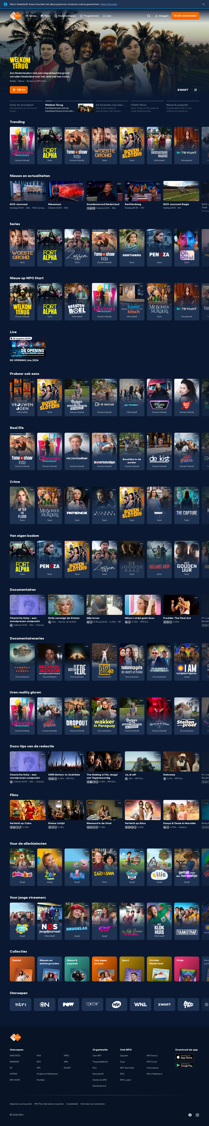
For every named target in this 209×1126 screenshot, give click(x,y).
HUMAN (13, 1074)
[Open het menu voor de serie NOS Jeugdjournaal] (59, 905)
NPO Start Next (127, 1068)
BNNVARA (14, 1062)
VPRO (66, 1056)
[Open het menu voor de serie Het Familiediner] (87, 436)
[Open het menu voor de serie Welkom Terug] (32, 286)
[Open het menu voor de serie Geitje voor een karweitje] (196, 851)
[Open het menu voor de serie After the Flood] (32, 490)
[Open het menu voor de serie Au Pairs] (196, 436)
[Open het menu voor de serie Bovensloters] (141, 130)
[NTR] (20, 1004)
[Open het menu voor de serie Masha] (32, 851)
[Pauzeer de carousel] (195, 90)
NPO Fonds (152, 1062)
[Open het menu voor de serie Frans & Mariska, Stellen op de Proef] (196, 700)
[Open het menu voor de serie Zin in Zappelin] (59, 851)
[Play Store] (184, 1065)
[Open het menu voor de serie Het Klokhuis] (169, 905)
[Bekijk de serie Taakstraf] (186, 921)
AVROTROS (15, 1056)
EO (11, 1068)
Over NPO (97, 1056)
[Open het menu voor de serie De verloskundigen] (114, 436)
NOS (39, 1062)
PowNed (41, 1080)
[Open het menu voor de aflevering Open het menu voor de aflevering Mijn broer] (119, 598)
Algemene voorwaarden (21, 1104)
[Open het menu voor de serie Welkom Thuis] (114, 905)
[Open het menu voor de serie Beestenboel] (87, 286)
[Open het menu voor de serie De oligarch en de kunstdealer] (169, 646)
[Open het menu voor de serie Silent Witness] (114, 490)
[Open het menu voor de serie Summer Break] (32, 905)
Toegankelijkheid (100, 1062)
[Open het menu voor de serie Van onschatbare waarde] (169, 130)
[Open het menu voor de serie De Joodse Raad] (141, 544)
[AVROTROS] (188, 1004)
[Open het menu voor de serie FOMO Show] (87, 130)
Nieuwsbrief (98, 1074)
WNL (66, 1062)
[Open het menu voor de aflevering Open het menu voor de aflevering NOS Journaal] (43, 184)
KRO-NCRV (15, 1080)
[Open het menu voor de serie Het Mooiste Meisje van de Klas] (196, 382)
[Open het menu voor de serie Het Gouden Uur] (196, 544)
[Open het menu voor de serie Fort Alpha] (59, 130)
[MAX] (116, 1004)
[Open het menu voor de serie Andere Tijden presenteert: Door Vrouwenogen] (32, 382)
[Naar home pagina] (16, 16)
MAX (39, 1056)
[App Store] (184, 1057)
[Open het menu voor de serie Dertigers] (141, 232)
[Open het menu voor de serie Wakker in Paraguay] (114, 700)
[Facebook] (190, 1115)
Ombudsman (153, 1068)
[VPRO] (92, 1004)
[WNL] (140, 1004)
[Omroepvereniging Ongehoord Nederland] (44, 1004)
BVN (122, 1074)
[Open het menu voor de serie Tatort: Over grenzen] (169, 490)
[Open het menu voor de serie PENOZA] (169, 232)
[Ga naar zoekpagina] (149, 16)
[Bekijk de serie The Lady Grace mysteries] (131, 921)
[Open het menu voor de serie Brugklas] (87, 905)
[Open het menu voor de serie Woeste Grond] (114, 130)
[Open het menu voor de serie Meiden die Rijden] (169, 382)
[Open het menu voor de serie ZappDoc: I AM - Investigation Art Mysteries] (196, 646)
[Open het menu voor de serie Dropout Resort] (87, 700)
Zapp (122, 1062)
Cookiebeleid (72, 1104)
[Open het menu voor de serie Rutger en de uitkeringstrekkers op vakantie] (87, 382)
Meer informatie (109, 4)
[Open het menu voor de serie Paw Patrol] (141, 851)
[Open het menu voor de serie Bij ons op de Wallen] (169, 700)
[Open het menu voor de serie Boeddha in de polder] (141, 436)
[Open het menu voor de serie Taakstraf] (196, 905)
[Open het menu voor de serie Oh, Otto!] (196, 232)
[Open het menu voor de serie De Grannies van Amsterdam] (32, 130)
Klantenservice (99, 1086)
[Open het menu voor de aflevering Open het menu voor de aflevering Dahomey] (196, 754)
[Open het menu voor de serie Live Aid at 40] (114, 646)
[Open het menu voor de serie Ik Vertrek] (114, 382)
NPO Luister (125, 1080)
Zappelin (124, 1056)
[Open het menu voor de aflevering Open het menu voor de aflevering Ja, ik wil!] (158, 754)
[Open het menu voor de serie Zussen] (87, 232)
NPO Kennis (152, 1056)
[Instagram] (197, 1115)
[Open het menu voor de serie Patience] (87, 490)
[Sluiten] (203, 4)
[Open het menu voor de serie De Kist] (169, 436)
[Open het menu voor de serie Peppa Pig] (87, 851)
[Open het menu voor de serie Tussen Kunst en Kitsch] (141, 286)
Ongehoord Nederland (47, 1074)
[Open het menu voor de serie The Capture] (196, 490)
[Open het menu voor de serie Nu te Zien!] (141, 382)
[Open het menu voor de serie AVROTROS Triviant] (196, 130)
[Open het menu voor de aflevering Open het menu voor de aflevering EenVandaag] (158, 184)
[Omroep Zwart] (164, 1004)
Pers (95, 1068)
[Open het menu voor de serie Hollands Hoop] (169, 544)
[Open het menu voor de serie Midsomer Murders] (169, 286)
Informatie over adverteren (92, 1104)
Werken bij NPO (100, 1080)
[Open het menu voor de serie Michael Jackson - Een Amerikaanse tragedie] (59, 646)
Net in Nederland (154, 1074)
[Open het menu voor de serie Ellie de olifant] (169, 851)
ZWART (67, 1068)
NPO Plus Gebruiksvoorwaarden (49, 1104)
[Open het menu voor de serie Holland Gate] (141, 646)
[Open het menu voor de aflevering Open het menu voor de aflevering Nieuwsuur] (81, 184)
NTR (39, 1068)
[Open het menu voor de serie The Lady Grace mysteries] (141, 905)
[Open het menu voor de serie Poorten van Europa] (32, 646)
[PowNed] (68, 1004)
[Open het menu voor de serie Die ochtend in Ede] (87, 646)
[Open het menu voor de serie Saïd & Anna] (114, 851)
